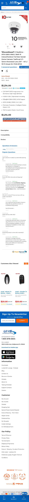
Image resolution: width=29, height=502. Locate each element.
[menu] (2, 3)
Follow (3, 160)
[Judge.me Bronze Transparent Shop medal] (22, 476)
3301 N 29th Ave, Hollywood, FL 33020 (13, 344)
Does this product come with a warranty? (13, 232)
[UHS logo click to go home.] (14, 3)
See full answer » (10, 171)
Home (2, 12)
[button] (6, 173)
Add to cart (7, 280)
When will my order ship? (8, 214)
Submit (22, 320)
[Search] (14, 8)
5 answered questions (9, 67)
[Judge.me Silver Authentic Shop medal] (14, 476)
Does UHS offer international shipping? (12, 177)
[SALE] (7, 279)
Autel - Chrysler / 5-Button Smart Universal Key (21, 293)
